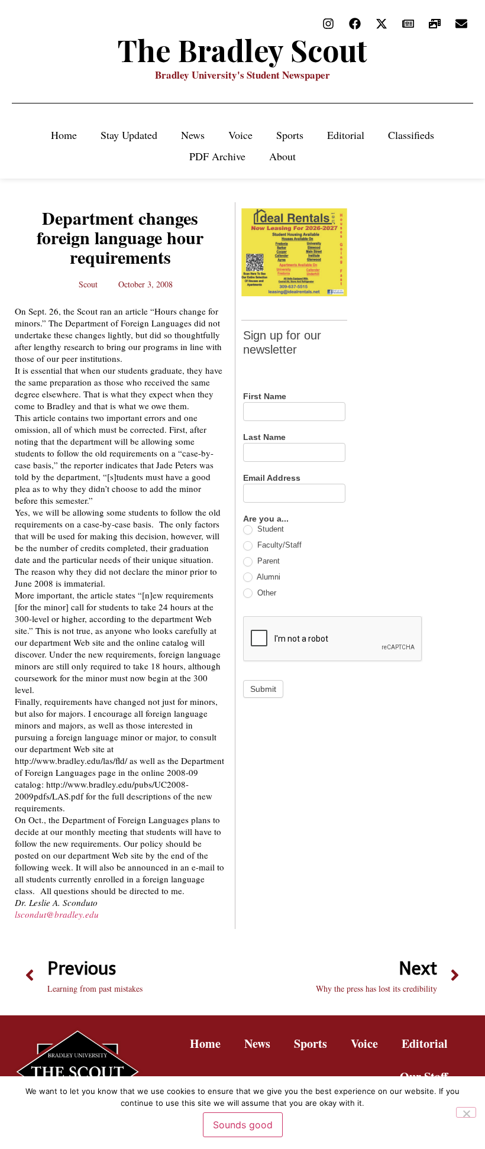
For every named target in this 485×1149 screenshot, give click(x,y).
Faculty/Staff (278, 544)
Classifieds (411, 135)
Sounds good (243, 1125)
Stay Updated (129, 135)
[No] (466, 1112)
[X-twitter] (381, 23)
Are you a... (266, 518)
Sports (289, 135)
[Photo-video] (435, 23)
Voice (240, 135)
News (193, 135)
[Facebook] (355, 23)
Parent (267, 560)
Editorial (345, 135)
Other (265, 592)
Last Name (264, 437)
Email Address (271, 478)
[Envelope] (461, 23)
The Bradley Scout (242, 50)
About (282, 156)
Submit (263, 689)
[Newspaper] (408, 23)
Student (269, 529)
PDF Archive (217, 156)
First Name (264, 396)
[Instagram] (328, 23)
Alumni (267, 576)
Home (64, 135)
